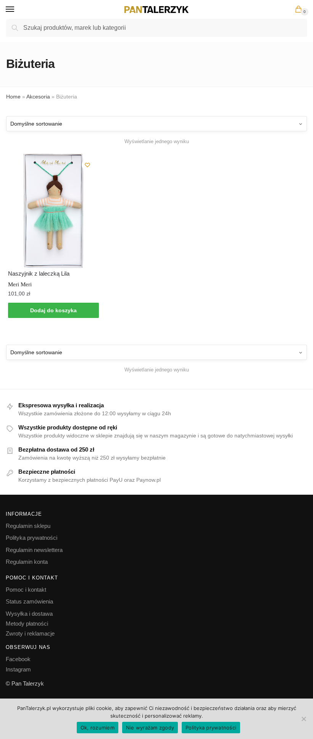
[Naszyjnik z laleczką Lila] (53, 210)
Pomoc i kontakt (26, 589)
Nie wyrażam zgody (150, 727)
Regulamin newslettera (34, 550)
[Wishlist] (87, 165)
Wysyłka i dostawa (29, 613)
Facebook (18, 659)
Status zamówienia (29, 601)
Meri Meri (20, 284)
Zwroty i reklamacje (30, 633)
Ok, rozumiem (98, 727)
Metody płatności (27, 623)
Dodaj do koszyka (53, 310)
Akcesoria (38, 97)
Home (13, 97)
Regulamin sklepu (28, 526)
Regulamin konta (27, 561)
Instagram (18, 669)
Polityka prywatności (31, 537)
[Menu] (17, 9)
